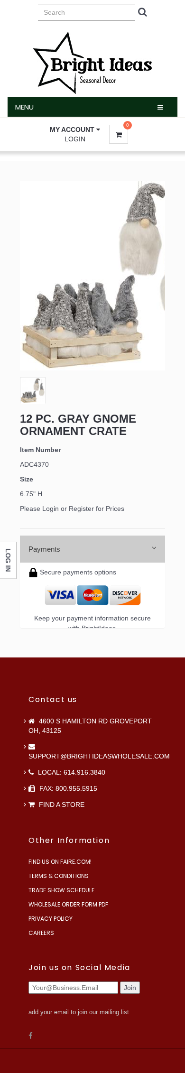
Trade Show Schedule (61, 890)
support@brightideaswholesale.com (99, 756)
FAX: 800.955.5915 (67, 788)
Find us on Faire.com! (60, 862)
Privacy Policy (50, 919)
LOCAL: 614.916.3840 (70, 772)
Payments (44, 549)
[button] (75, 129)
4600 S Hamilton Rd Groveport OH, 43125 (90, 725)
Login (75, 139)
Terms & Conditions (58, 876)
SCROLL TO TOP (162, 225)
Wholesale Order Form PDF (68, 904)
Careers (41, 933)
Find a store (60, 804)
